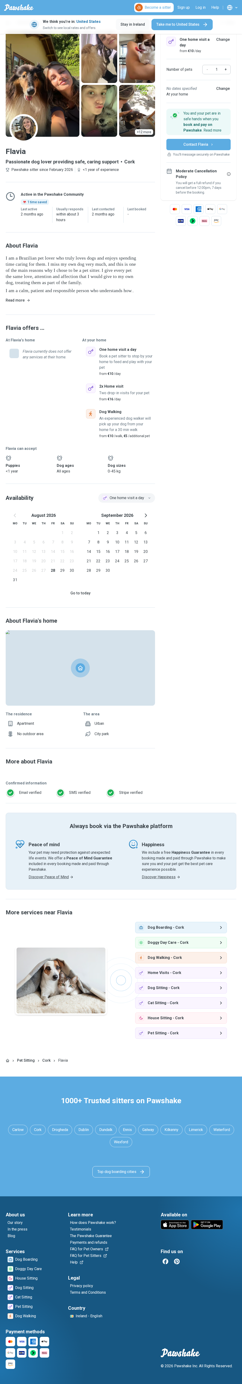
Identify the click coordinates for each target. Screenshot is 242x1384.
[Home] (7, 1060)
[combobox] (126, 498)
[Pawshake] (19, 7)
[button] (198, 122)
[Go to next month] (145, 515)
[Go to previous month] (15, 515)
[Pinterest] (177, 1261)
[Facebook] (165, 1261)
